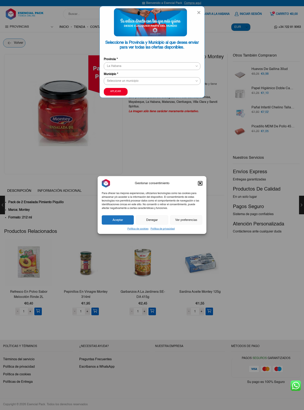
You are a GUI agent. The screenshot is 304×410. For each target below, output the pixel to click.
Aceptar (118, 219)
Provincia (111, 59)
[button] (200, 183)
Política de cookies (137, 229)
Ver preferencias (186, 219)
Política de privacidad (163, 229)
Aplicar (115, 91)
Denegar (152, 219)
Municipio (111, 74)
